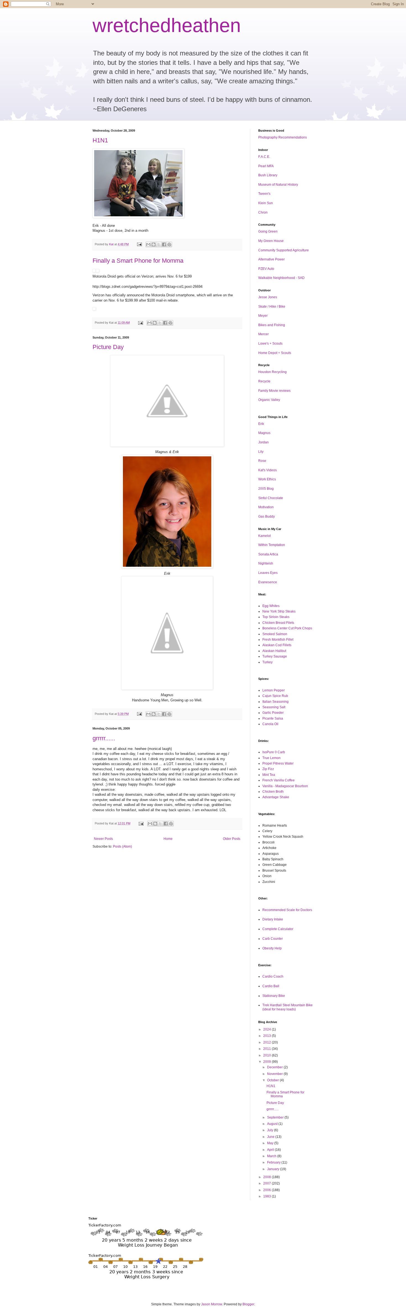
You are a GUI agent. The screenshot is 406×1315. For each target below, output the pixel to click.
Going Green (268, 231)
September (275, 1117)
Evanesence (267, 582)
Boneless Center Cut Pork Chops (287, 628)
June (271, 1137)
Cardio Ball (270, 986)
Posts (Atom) (122, 846)
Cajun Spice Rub (275, 696)
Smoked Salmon (274, 634)
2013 (267, 1036)
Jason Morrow (211, 1304)
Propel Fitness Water (278, 763)
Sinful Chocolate (270, 498)
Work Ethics (267, 479)
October (273, 1080)
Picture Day (108, 347)
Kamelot (264, 536)
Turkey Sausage (274, 656)
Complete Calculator (277, 929)
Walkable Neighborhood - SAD (281, 278)
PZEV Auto (266, 269)
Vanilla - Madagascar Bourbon (285, 786)
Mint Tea (268, 775)
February (274, 1162)
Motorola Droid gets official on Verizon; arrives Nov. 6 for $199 (142, 276)
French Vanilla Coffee (278, 780)
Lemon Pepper (273, 690)
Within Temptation (271, 545)
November (275, 1074)
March (272, 1156)
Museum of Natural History (278, 185)
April (271, 1150)
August (272, 1124)
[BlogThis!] (153, 244)
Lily (260, 452)
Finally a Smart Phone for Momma (138, 260)
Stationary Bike (273, 996)
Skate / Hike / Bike (271, 306)
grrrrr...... (104, 738)
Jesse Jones (267, 297)
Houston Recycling (272, 372)
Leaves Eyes (268, 573)
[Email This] (148, 244)
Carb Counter (272, 939)
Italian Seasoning (275, 702)
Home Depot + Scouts (274, 353)
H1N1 (100, 140)
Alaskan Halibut (274, 651)
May (270, 1143)
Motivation (266, 507)
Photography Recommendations (282, 137)
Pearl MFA (266, 166)
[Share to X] (159, 244)
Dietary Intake (272, 919)
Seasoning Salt (273, 707)
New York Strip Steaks (279, 611)
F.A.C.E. (264, 157)
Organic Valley (269, 400)
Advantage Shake (275, 797)
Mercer (263, 334)
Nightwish (265, 563)
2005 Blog (266, 489)
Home (168, 839)
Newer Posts (103, 839)
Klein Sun (265, 203)
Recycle (264, 381)
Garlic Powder (273, 713)
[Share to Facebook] (164, 244)
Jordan (263, 442)
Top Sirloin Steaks (275, 617)
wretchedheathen (167, 25)
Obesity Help (272, 948)
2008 (267, 1177)
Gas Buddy (266, 516)
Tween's (264, 194)
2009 (267, 1062)
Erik (261, 424)
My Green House (271, 241)
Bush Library (267, 175)
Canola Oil (270, 724)
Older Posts (231, 839)
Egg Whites (271, 606)
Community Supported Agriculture (283, 250)
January (273, 1169)
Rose (262, 461)
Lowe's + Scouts (270, 343)
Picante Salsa (272, 718)
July (270, 1130)
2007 (267, 1183)
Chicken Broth (273, 792)
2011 (267, 1049)
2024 (267, 1029)
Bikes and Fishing (271, 325)
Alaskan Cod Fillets (276, 645)
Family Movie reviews (274, 391)
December (275, 1067)
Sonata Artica (268, 554)
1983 (267, 1196)
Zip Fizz (268, 769)
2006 (267, 1190)
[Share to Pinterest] (169, 244)
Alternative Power (271, 259)
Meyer (263, 316)
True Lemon (271, 758)
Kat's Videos (267, 470)
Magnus (264, 433)
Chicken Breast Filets (278, 623)
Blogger (248, 1304)
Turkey (267, 662)
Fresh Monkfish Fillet (277, 639)
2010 (267, 1055)
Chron (263, 212)
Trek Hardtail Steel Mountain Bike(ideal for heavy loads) (287, 1007)
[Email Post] (139, 244)
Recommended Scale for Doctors (287, 910)
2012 (267, 1042)
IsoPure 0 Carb (273, 752)
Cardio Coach (272, 976)
